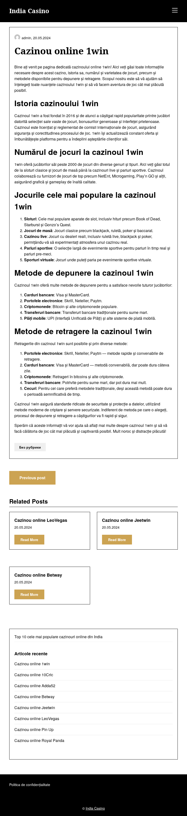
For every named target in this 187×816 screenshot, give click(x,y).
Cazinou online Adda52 (34, 685)
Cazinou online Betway (38, 575)
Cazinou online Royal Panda (39, 740)
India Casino (29, 11)
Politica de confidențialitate (29, 784)
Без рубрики (30, 447)
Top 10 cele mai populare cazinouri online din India (58, 636)
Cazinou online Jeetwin (126, 520)
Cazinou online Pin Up (34, 729)
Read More (29, 539)
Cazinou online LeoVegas (40, 520)
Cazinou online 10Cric (33, 674)
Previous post (32, 477)
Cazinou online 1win (32, 663)
